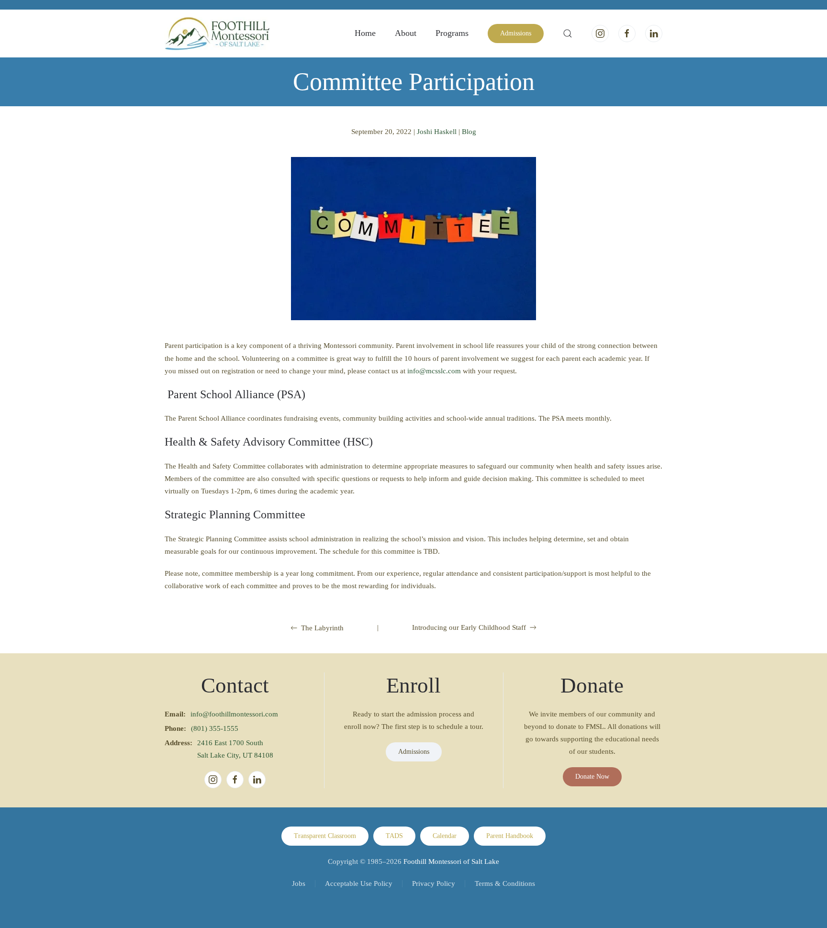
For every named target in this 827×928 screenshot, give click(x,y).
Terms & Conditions (505, 883)
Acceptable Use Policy (358, 883)
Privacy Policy (433, 883)
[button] (567, 33)
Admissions (515, 33)
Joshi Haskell (437, 131)
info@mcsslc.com (434, 371)
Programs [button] (452, 33)
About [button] (405, 33)
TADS (394, 835)
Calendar (445, 835)
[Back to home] (217, 33)
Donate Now (592, 776)
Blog (469, 131)
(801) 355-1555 (214, 728)
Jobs (298, 883)
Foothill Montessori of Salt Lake (451, 861)
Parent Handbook (509, 835)
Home (365, 33)
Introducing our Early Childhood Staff (469, 627)
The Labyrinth (322, 628)
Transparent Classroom (325, 835)
